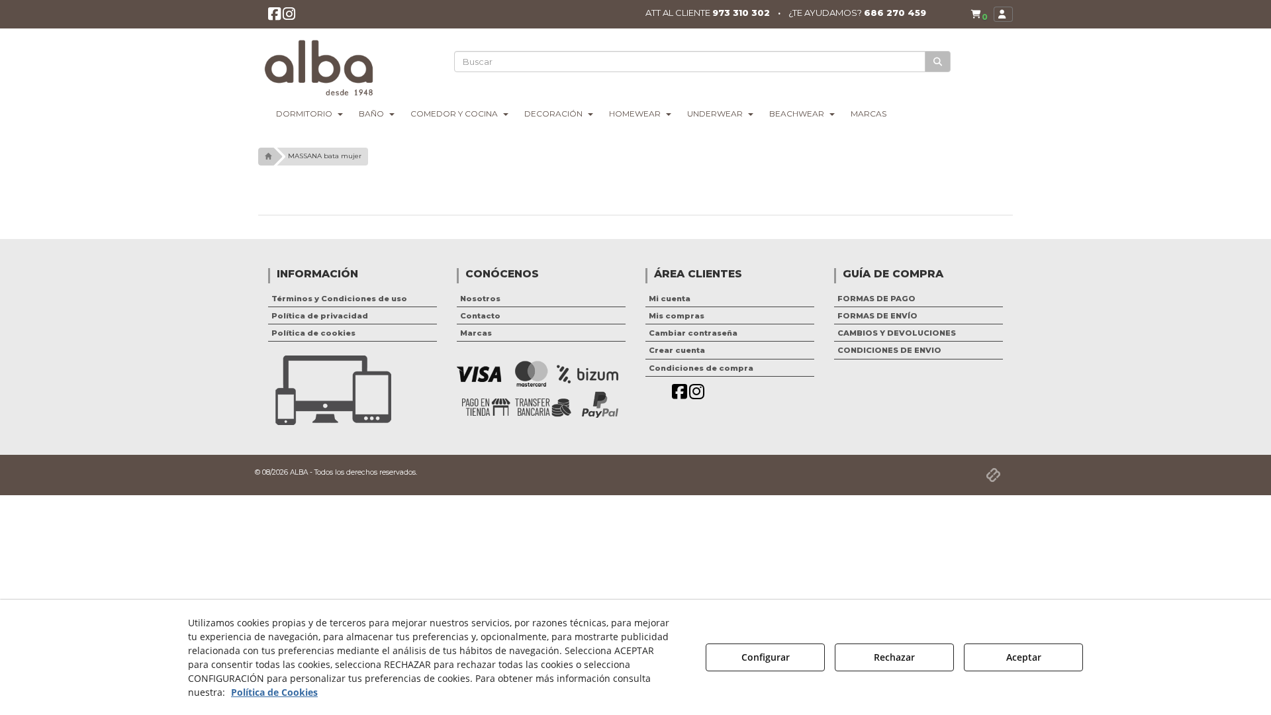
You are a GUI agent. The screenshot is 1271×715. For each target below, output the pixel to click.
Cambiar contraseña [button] (693, 333)
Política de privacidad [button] (319, 315)
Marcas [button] (476, 333)
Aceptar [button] (1023, 657)
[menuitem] (979, 14)
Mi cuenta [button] (669, 298)
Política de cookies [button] (313, 333)
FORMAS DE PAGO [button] (876, 298)
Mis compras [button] (676, 315)
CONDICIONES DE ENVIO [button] (889, 350)
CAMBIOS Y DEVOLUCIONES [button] (896, 333)
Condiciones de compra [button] (701, 368)
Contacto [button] (480, 315)
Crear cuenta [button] (677, 350)
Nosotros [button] (480, 298)
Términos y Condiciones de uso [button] (339, 298)
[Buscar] (938, 62)
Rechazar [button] (894, 657)
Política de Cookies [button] (274, 692)
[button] (274, 16)
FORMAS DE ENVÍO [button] (877, 315)
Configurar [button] (765, 657)
